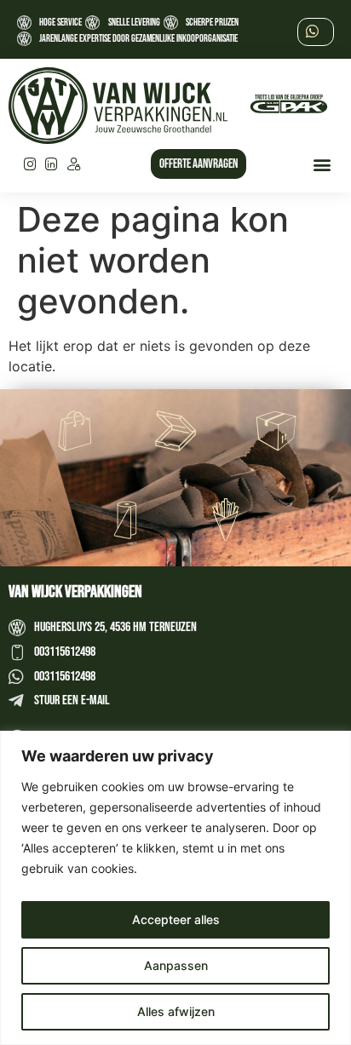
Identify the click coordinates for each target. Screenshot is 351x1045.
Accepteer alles (176, 919)
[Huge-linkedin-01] (51, 164)
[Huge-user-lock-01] (73, 164)
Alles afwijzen (176, 1011)
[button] (322, 164)
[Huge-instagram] (29, 164)
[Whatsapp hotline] (317, 31)
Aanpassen (176, 965)
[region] (175, 888)
